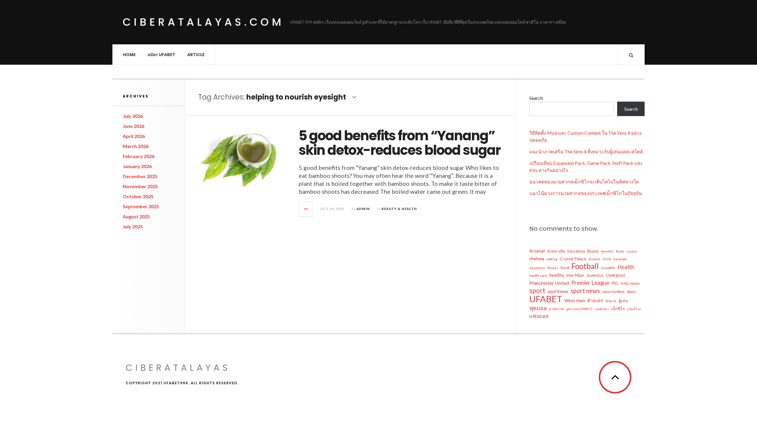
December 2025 (140, 176)
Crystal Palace (573, 258)
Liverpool (615, 275)
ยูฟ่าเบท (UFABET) (579, 309)
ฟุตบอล (538, 308)
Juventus (595, 275)
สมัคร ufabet (161, 55)
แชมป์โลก (634, 309)
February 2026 (138, 156)
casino (632, 251)
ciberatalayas (178, 367)
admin (363, 209)
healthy (556, 275)
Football (585, 266)
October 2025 (138, 196)
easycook (620, 259)
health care (538, 275)
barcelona (576, 251)
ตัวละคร (595, 300)
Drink (607, 259)
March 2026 (135, 146)
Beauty (593, 251)
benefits (607, 251)
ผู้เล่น (623, 300)
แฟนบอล (539, 316)
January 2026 (137, 166)
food (565, 267)
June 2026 (133, 126)
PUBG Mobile (630, 283)
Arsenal (537, 250)
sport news (585, 290)
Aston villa (556, 251)
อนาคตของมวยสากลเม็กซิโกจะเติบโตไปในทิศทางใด (584, 181)
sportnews (558, 291)
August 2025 (136, 216)
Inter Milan (575, 275)
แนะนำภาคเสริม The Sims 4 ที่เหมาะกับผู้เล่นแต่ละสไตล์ (586, 151)
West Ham (574, 300)
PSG (615, 283)
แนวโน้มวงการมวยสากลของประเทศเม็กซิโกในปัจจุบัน (585, 193)
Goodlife (608, 268)
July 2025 (133, 226)
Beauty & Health (399, 209)
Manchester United (549, 283)
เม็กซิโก (618, 308)
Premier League (590, 282)
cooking (551, 259)
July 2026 (133, 116)
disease (594, 259)
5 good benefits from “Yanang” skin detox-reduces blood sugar (399, 143)
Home (129, 55)
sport (537, 290)
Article (196, 55)
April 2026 (134, 136)
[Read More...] (306, 209)
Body (620, 251)
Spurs (631, 291)
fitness (552, 268)
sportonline (613, 291)
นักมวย (610, 301)
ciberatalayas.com (203, 22)
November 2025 (140, 186)
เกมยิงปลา (602, 309)
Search (536, 98)
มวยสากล (556, 309)
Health (625, 267)
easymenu (537, 268)
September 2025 (141, 206)
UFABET (545, 298)
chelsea (536, 258)
